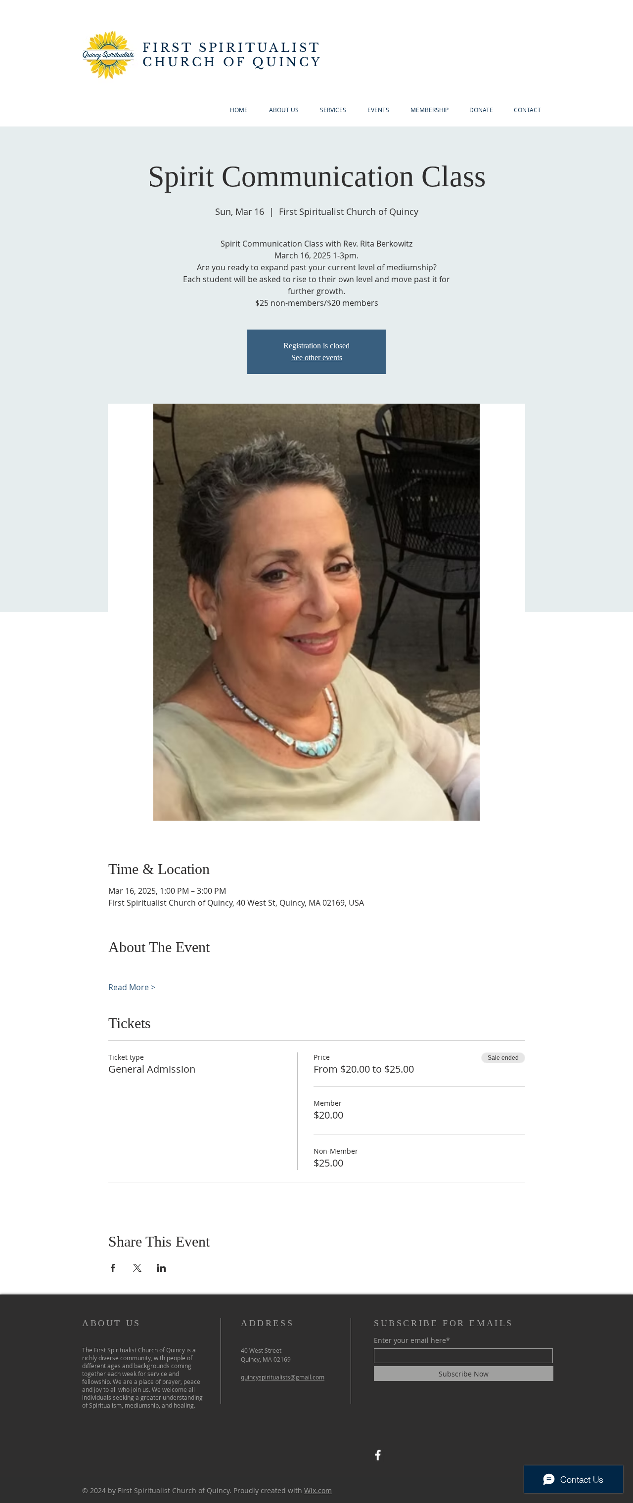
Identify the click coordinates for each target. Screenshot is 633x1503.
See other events (316, 357)
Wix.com (318, 1490)
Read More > (131, 987)
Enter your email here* (412, 1340)
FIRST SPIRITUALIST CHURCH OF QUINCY (232, 55)
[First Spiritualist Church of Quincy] (378, 1455)
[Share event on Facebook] (113, 1268)
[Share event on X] (137, 1268)
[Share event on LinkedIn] (161, 1268)
